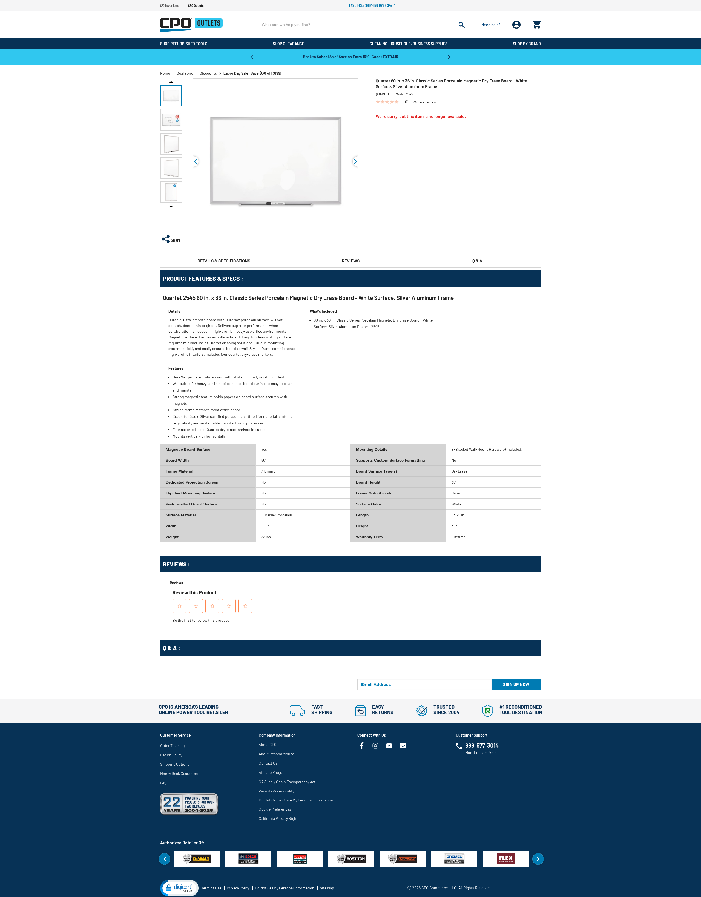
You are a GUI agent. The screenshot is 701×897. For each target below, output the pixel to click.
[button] (171, 96)
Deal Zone (185, 73)
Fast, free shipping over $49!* (372, 5)
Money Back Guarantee (179, 773)
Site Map (327, 888)
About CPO (268, 744)
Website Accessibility (276, 791)
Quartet (382, 94)
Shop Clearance (288, 43)
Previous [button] (251, 56)
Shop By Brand (527, 43)
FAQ (163, 782)
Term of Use (211, 888)
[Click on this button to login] (516, 25)
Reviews (351, 260)
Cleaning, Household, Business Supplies (408, 43)
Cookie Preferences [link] (275, 809)
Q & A (477, 260)
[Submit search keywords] (461, 24)
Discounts (208, 73)
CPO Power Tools (169, 5)
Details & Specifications (223, 260)
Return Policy (171, 755)
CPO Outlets (195, 5)
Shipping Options (174, 764)
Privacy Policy (238, 888)
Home (165, 73)
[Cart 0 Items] (537, 23)
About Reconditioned (276, 753)
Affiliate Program (273, 772)
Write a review (424, 102)
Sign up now (516, 684)
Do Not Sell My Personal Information (284, 888)
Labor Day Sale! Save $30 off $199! (252, 73)
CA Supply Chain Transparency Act (287, 781)
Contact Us (268, 763)
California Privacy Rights (279, 818)
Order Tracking (172, 745)
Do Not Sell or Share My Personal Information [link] (296, 800)
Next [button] (449, 56)
